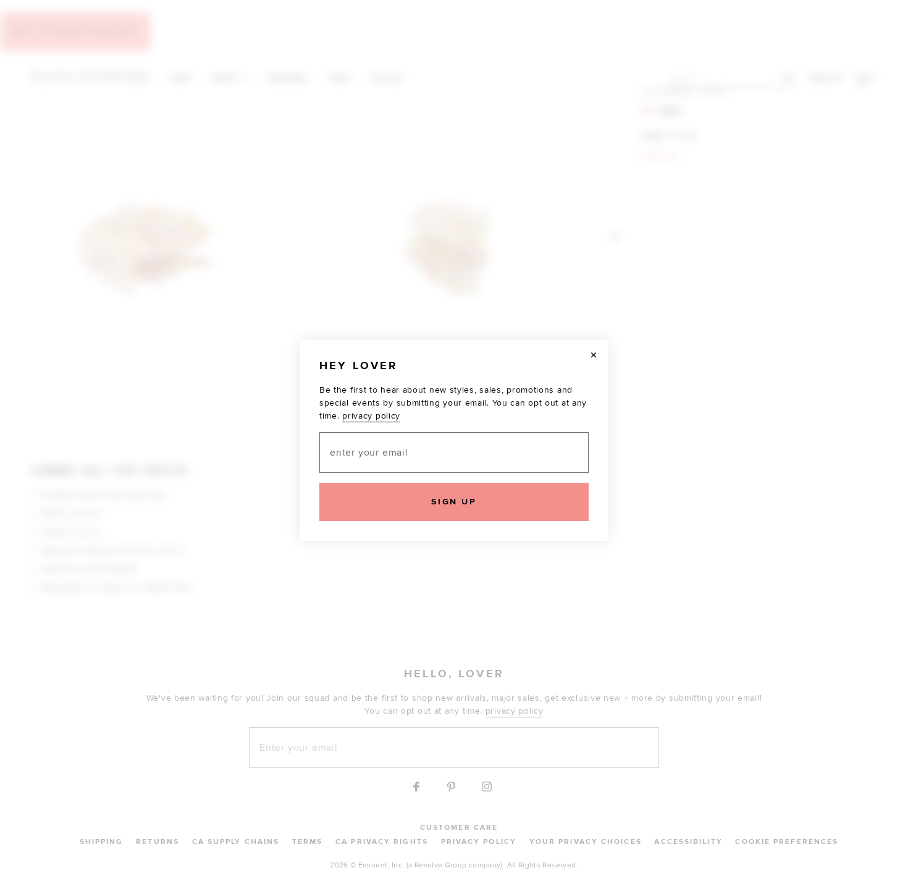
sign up (453, 501)
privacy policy (371, 416)
